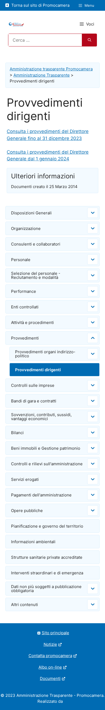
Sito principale (55, 632)
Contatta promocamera (50, 655)
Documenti (50, 678)
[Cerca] (89, 40)
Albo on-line (50, 667)
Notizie (50, 644)
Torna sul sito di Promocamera (39, 5)
